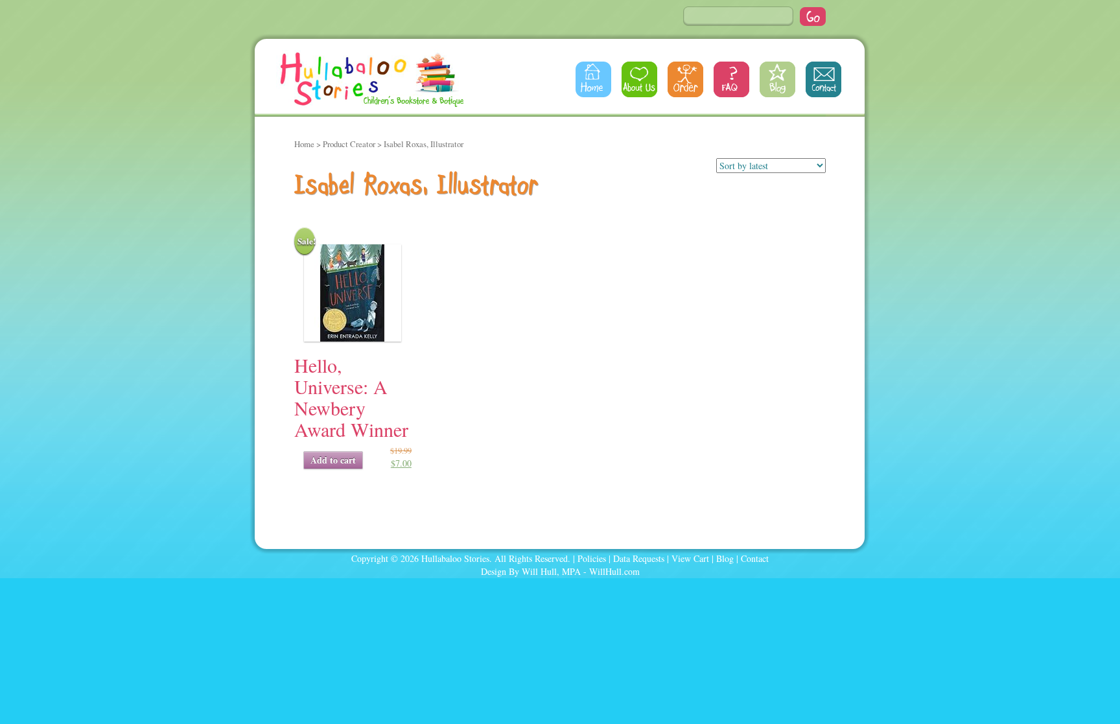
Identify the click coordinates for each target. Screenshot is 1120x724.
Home (593, 79)
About (639, 79)
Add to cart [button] (333, 460)
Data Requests (638, 558)
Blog (777, 79)
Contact (823, 79)
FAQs (731, 79)
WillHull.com (614, 571)
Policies (592, 558)
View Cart (690, 558)
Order (685, 79)
